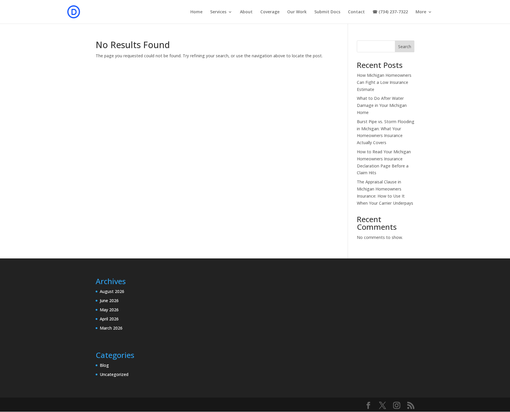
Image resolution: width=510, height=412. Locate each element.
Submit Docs (327, 12)
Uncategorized (114, 374)
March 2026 (111, 328)
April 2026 (109, 319)
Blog (104, 365)
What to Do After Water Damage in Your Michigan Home (382, 105)
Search (404, 46)
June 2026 (109, 300)
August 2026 (112, 291)
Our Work (297, 12)
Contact (356, 12)
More (421, 12)
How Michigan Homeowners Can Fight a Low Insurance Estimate (384, 82)
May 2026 (109, 309)
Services (218, 12)
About (246, 12)
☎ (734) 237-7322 (390, 12)
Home (196, 12)
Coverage (269, 12)
